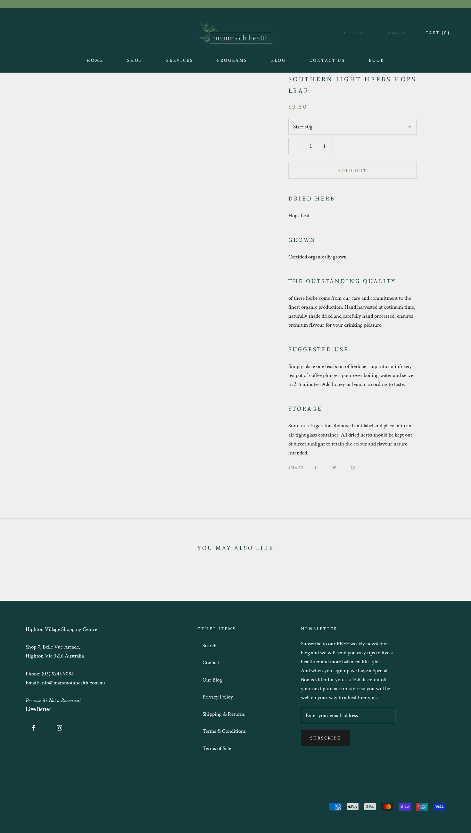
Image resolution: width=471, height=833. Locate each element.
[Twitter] (334, 467)
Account (355, 32)
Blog (278, 62)
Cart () (438, 32)
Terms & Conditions (224, 731)
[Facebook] (316, 467)
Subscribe (325, 738)
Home (95, 62)
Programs (232, 60)
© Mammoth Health (59, 803)
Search (395, 32)
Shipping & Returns (223, 714)
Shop (135, 62)
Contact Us (327, 62)
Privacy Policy (217, 696)
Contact (210, 662)
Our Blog (212, 679)
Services (179, 60)
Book (376, 62)
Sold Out (352, 170)
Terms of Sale (216, 748)
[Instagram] (59, 727)
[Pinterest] (353, 467)
